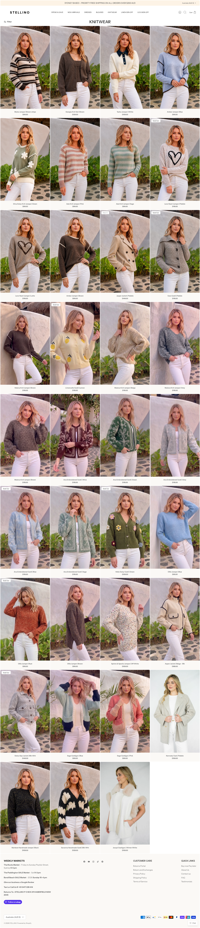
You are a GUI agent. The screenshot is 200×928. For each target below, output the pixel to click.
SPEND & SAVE (57, 12)
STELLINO (13, 923)
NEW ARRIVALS (74, 12)
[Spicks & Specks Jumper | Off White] (125, 619)
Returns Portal (139, 866)
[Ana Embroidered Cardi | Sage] (75, 527)
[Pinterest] (102, 862)
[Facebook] (84, 862)
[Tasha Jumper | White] (125, 67)
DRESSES (88, 12)
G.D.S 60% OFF (143, 12)
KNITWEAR (112, 12)
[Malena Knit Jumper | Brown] (25, 435)
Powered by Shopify (24, 923)
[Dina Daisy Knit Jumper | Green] (25, 159)
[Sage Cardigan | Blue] (75, 711)
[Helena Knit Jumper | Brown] (25, 343)
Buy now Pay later (188, 866)
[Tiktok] (98, 862)
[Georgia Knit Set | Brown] (75, 67)
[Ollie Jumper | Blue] (175, 527)
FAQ (183, 878)
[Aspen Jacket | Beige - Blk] (175, 619)
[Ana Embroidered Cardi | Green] (125, 435)
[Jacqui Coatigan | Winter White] (125, 803)
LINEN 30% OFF (127, 12)
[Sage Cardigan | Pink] (125, 711)
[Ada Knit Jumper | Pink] (75, 159)
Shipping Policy (140, 878)
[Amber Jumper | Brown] (75, 251)
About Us (185, 870)
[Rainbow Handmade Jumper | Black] (25, 803)
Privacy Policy (139, 874)
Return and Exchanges (143, 870)
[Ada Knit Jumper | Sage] (125, 159)
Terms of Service (140, 881)
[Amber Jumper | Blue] (175, 67)
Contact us (186, 874)
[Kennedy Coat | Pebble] (175, 711)
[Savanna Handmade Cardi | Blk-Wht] (75, 803)
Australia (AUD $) (188, 3)
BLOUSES (99, 12)
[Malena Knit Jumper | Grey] (175, 343)
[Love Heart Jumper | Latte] (25, 251)
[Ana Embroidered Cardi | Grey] (175, 435)
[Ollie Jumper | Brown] (75, 619)
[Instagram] (93, 862)
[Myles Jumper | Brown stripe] (25, 67)
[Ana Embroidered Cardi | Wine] (75, 435)
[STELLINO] (19, 12)
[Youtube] (89, 862)
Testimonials (186, 881)
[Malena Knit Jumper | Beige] (125, 343)
